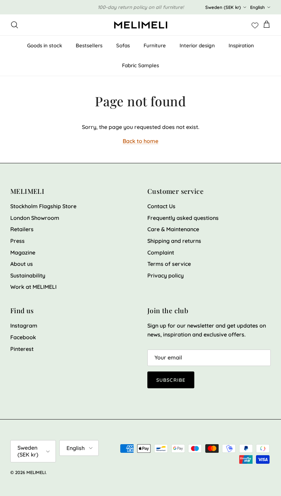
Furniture (155, 45)
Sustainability (27, 275)
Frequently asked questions (183, 217)
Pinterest (22, 348)
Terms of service (169, 263)
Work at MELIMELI (33, 286)
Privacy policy (165, 275)
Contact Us (161, 206)
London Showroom (34, 217)
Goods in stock (44, 45)
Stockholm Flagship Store (43, 206)
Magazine (22, 252)
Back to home (140, 141)
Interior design (197, 45)
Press (17, 240)
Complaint (160, 252)
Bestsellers (89, 45)
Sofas (123, 45)
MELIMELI (36, 472)
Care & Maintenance (173, 229)
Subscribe (170, 380)
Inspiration (241, 45)
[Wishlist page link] (255, 24)
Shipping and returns (174, 240)
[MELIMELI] (140, 24)
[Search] (14, 25)
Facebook (23, 337)
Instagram (23, 325)
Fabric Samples (140, 65)
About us (21, 263)
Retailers (22, 229)
